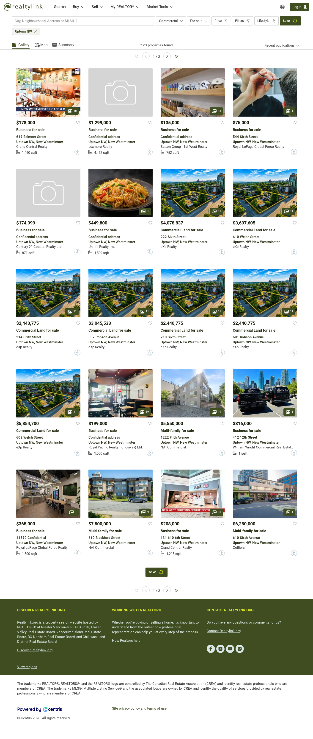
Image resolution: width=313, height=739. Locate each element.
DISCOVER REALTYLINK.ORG (41, 610)
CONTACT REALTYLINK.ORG (230, 610)
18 (75, 111)
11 (219, 211)
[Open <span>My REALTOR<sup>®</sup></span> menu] (138, 7)
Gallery (24, 45)
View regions (27, 667)
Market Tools (157, 7)
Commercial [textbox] (168, 21)
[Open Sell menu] (101, 7)
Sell (95, 7)
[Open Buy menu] (83, 7)
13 (219, 111)
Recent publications (279, 45)
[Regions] (282, 7)
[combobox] (83, 20)
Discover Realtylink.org (34, 650)
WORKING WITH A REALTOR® (137, 610)
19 (147, 411)
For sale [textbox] (196, 21)
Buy (76, 7)
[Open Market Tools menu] (171, 7)
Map (44, 45)
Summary (66, 45)
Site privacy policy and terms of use (139, 708)
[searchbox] (81, 20)
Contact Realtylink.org (224, 631)
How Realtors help (126, 640)
